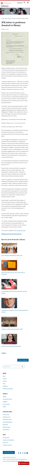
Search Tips (5, 442)
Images (4, 406)
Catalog (4, 396)
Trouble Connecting (7, 445)
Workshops (5, 424)
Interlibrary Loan (6, 417)
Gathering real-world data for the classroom (11, 346)
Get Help (5, 381)
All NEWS (3, 353)
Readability (24, 463)
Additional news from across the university (11, 234)
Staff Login (22, 461)
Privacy (16, 459)
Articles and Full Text (7, 399)
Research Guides (6, 427)
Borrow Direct (6, 414)
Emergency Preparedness (8, 440)
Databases (5, 401)
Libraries (5, 378)
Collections (5, 386)
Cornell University (6, 3)
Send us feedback (23, 360)
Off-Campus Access (7, 419)
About (4, 376)
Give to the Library (8, 452)
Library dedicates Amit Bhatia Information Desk (11, 255)
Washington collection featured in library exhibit (12, 329)
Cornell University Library (5, 6)
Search (22, 366)
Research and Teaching (8, 388)
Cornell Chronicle (21, 230)
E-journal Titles (6, 404)
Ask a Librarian (6, 437)
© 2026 (4, 457)
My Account (19, 2)
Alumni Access (6, 429)
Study (4, 383)
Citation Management (7, 422)
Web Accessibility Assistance (13, 461)
